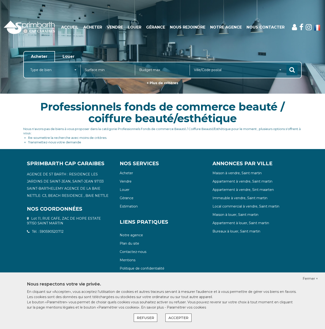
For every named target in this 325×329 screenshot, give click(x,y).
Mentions (127, 260)
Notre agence (131, 235)
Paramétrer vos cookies (186, 307)
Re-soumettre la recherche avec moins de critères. (67, 138)
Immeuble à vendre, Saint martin (239, 198)
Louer (134, 27)
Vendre (115, 27)
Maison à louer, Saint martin (235, 215)
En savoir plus (153, 307)
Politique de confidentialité (142, 268)
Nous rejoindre (187, 27)
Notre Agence (226, 27)
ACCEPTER (178, 317)
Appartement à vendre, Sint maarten (243, 190)
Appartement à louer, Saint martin (240, 223)
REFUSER (145, 317)
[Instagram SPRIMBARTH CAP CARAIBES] (309, 27)
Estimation (129, 206)
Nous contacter (265, 27)
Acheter (92, 27)
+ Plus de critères (162, 83)
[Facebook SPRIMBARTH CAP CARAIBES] (301, 27)
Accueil (70, 27)
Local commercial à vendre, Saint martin (245, 206)
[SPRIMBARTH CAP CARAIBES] (29, 27)
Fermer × (310, 278)
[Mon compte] (294, 27)
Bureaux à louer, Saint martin (236, 231)
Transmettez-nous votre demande (54, 142)
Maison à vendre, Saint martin (237, 173)
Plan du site (129, 243)
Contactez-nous (133, 252)
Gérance (155, 27)
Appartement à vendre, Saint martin (242, 181)
